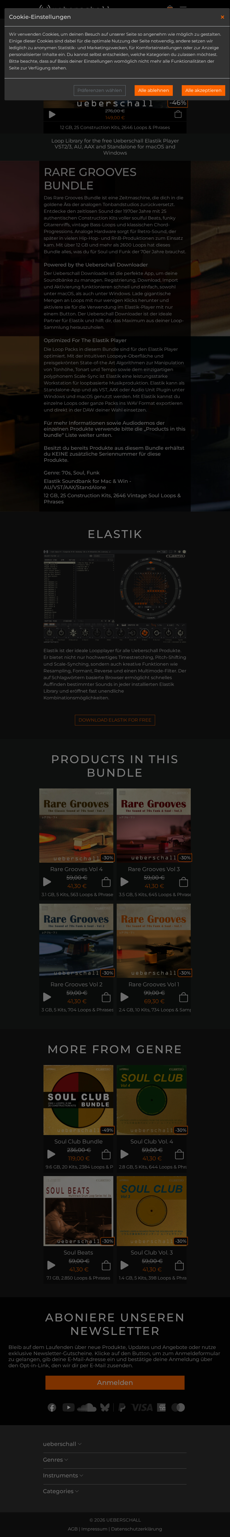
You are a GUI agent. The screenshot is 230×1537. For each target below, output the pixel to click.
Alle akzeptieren (203, 90)
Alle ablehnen (153, 90)
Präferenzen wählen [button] (99, 90)
